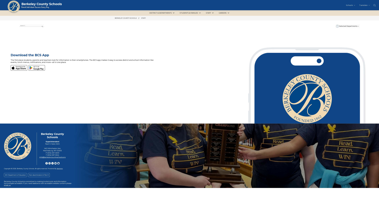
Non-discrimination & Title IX (39, 175)
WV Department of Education (15, 175)
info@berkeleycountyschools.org (52, 157)
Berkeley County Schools (126, 18)
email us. (7, 185)
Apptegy (60, 169)
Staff (143, 18)
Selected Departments (347, 26)
